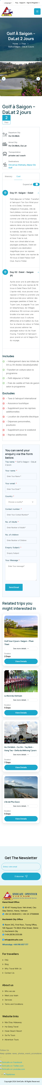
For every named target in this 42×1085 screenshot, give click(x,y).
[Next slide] (38, 79)
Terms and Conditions (14, 1004)
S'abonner (19, 876)
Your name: (11, 471)
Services (8, 1000)
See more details (19, 648)
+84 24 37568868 (31, 914)
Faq (16, 3)
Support (22, 3)
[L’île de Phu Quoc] (21, 787)
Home (15, 43)
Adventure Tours (12, 1039)
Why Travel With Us (13, 968)
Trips (23, 43)
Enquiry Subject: (13, 547)
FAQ (6, 960)
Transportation (15, 152)
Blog (7, 964)
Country (9, 496)
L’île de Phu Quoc (12, 802)
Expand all (27, 184)
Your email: (11, 483)
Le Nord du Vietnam (13, 696)
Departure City (14, 133)
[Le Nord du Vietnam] (21, 681)
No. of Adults (12, 522)
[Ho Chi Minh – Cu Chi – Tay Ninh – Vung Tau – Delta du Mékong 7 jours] (21, 733)
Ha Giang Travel (11, 1027)
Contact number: (13, 509)
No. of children (12, 535)
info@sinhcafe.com (14, 939)
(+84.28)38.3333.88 (13, 934)
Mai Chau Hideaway (13, 1022)
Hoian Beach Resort (13, 1031)
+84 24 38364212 (13, 914)
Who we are (10, 991)
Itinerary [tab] (8, 176)
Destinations (14, 161)
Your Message (12, 560)
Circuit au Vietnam (17, 165)
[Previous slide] (4, 79)
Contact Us (9, 973)
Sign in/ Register (32, 3)
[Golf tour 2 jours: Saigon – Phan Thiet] (21, 627)
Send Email (14, 587)
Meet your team (11, 995)
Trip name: (10, 462)
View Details (21, 661)
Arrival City (13, 142)
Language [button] (7, 3)
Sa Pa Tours (10, 1035)
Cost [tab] (18, 176)
